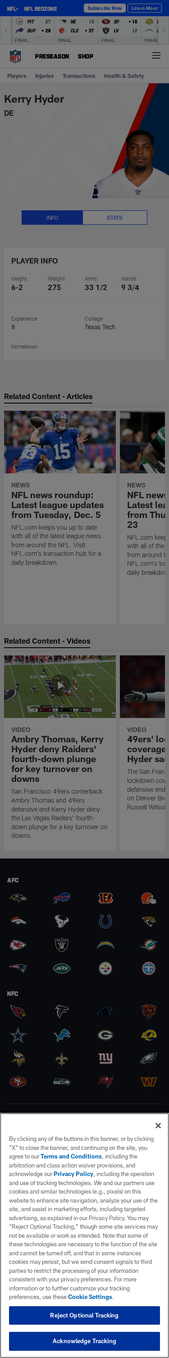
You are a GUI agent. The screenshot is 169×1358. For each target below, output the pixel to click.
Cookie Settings (90, 1296)
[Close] (158, 1125)
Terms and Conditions (71, 1156)
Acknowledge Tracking (84, 1340)
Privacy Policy (73, 1173)
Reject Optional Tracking (84, 1315)
